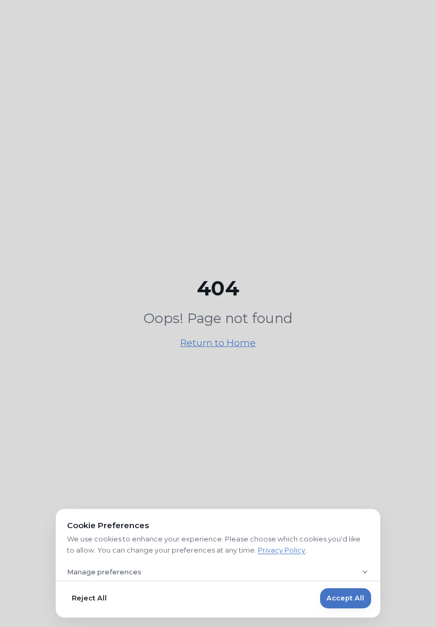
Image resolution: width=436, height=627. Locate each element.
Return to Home (218, 342)
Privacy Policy (281, 550)
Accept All (345, 598)
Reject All (89, 598)
